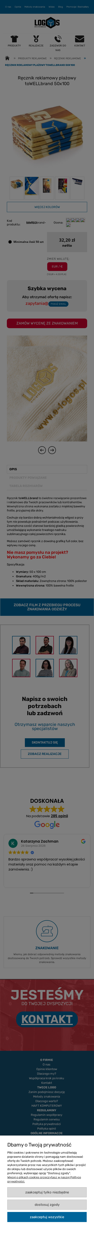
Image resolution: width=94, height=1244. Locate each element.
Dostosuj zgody (47, 1205)
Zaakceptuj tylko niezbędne (47, 1192)
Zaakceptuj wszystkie (47, 1217)
